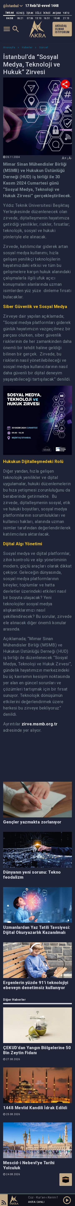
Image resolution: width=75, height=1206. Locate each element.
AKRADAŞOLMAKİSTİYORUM (62, 29)
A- (70, 158)
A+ (64, 158)
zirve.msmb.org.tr (40, 723)
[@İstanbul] (13, 5)
